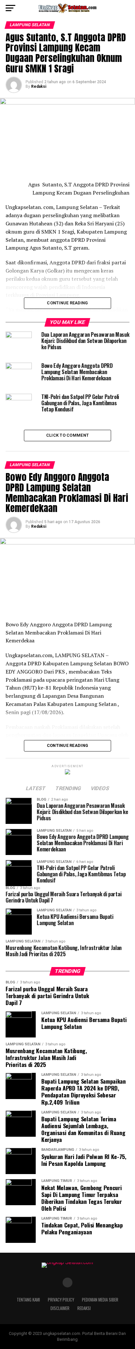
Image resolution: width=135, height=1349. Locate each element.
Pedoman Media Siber (100, 1300)
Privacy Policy (61, 1300)
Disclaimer (59, 1308)
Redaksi (38, 86)
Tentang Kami (28, 1300)
